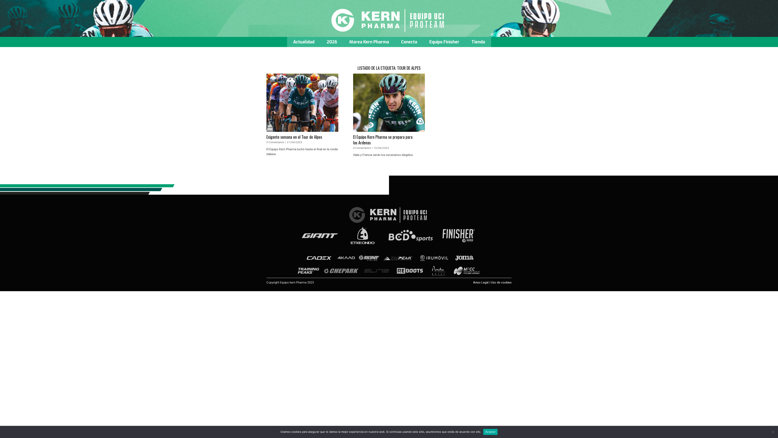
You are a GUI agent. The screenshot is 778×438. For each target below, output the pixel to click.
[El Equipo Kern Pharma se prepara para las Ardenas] (389, 103)
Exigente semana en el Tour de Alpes (294, 137)
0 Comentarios (275, 142)
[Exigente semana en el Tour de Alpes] (302, 103)
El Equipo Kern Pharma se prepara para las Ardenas (383, 140)
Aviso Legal (480, 282)
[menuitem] (304, 42)
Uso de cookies (501, 282)
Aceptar (490, 431)
